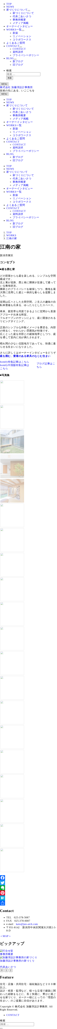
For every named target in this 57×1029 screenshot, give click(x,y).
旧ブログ (18, 64)
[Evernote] (28, 887)
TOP (9, 4)
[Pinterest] (28, 892)
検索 (9, 70)
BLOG (10, 58)
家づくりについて (17, 9)
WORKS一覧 (14, 29)
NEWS (10, 6)
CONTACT (12, 46)
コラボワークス (22, 39)
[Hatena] (28, 897)
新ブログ (18, 61)
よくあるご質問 (15, 43)
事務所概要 (19, 19)
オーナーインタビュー (19, 26)
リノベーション (22, 36)
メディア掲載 (21, 23)
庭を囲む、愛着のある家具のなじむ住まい (25, 356)
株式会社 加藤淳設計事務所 (16, 87)
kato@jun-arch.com (27, 924)
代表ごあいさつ (22, 16)
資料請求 (18, 52)
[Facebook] (28, 877)
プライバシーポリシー (26, 55)
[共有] (28, 903)
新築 (15, 33)
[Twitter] (28, 882)
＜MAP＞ (5, 936)
